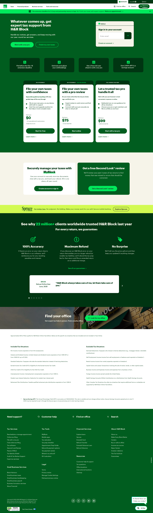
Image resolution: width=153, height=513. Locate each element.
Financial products (23, 6)
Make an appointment (113, 11)
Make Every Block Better (119, 437)
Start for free (40, 131)
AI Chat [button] (143, 508)
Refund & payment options (51, 448)
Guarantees (115, 456)
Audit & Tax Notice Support (16, 456)
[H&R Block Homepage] (123, 2)
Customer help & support (85, 462)
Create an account (105, 43)
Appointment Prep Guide (50, 445)
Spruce (78, 437)
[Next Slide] (122, 286)
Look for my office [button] (98, 318)
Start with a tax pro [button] (112, 131)
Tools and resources (52, 6)
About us (114, 434)
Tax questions (81, 464)
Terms (44, 470)
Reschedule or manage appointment (19, 434)
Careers (113, 440)
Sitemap (79, 473)
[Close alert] (150, 11)
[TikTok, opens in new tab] (73, 501)
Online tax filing (12, 437)
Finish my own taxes (47, 45)
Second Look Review (14, 448)
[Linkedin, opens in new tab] (94, 501)
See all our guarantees (76, 268)
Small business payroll (14, 481)
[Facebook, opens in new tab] (78, 501)
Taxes (12, 6)
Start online (76, 131)
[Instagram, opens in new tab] (83, 501)
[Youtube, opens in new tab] (89, 501)
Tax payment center (48, 451)
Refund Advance (82, 448)
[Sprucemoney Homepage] (144, 2)
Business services (37, 6)
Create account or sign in (48, 188)
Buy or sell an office (117, 442)
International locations (84, 470)
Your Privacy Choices (27, 509)
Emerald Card (81, 440)
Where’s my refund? (48, 453)
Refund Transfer (81, 442)
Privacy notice (46, 472)
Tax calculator (46, 440)
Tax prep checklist (48, 442)
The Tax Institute (116, 453)
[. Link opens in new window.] (13, 509)
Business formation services (16, 483)
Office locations (81, 467)
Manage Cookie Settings (50, 475)
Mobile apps (46, 437)
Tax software (11, 445)
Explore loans (80, 434)
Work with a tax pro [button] (22, 45)
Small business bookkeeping (16, 478)
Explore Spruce (121, 209)
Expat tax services (13, 459)
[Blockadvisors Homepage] (133, 2)
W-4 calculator (46, 456)
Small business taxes (14, 475)
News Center (115, 448)
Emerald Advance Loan (84, 445)
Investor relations (117, 451)
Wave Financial (12, 486)
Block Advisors (12, 473)
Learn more (30, 137)
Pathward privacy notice (50, 478)
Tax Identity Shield (13, 453)
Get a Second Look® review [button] (102, 188)
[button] (144, 6)
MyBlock (44, 434)
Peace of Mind (12, 451)
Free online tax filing (14, 442)
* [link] (134, 67)
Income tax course (117, 445)
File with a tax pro (13, 440)
